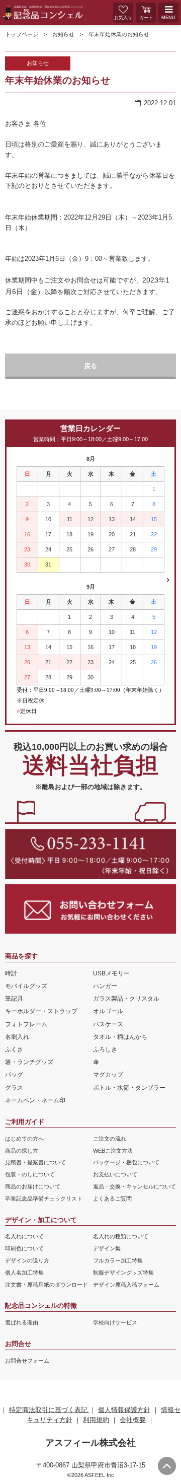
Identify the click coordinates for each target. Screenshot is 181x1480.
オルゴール (108, 1011)
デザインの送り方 (27, 1260)
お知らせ (63, 34)
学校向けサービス (115, 1322)
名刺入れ (17, 1036)
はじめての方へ (24, 1139)
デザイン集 (107, 1248)
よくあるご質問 (112, 1198)
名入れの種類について (120, 1236)
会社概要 (133, 1420)
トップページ (21, 34)
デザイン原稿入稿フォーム (126, 1285)
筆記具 (14, 998)
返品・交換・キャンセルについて (134, 1186)
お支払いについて (115, 1174)
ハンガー (105, 986)
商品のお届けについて (32, 1186)
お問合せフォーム (27, 1361)
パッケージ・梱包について (126, 1162)
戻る (90, 366)
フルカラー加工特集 (118, 1260)
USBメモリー (111, 973)
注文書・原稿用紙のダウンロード (46, 1285)
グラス (14, 1087)
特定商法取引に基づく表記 (49, 1410)
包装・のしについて (30, 1174)
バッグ (14, 1074)
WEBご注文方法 (113, 1151)
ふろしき (105, 1049)
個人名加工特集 (24, 1273)
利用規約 (96, 1420)
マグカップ (108, 1074)
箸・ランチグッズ (29, 1062)
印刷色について (24, 1248)
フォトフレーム (26, 1024)
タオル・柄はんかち (120, 1036)
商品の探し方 (21, 1151)
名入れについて (24, 1236)
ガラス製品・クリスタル (126, 998)
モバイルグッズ (26, 986)
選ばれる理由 (21, 1322)
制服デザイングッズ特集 (123, 1273)
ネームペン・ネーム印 (35, 1100)
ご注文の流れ (109, 1139)
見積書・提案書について (35, 1162)
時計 (11, 973)
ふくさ (14, 1049)
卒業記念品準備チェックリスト (43, 1198)
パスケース (108, 1024)
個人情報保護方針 (124, 1410)
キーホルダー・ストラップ (41, 1011)
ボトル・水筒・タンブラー (129, 1087)
